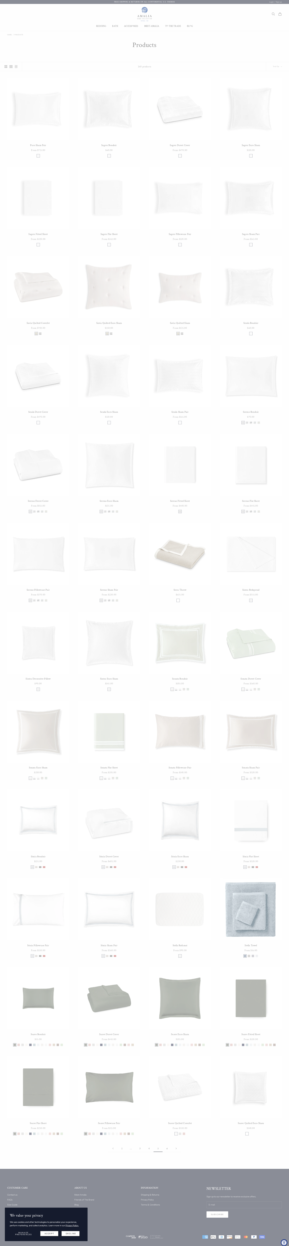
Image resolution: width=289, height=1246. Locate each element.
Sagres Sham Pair (251, 234)
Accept (49, 1233)
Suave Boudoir (38, 1034)
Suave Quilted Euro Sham (251, 1123)
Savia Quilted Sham (180, 323)
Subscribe (217, 1214)
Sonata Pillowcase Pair (180, 767)
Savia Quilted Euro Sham (109, 323)
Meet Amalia (151, 26)
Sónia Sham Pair (109, 945)
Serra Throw (180, 590)
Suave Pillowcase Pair (109, 1123)
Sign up (279, 2)
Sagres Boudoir (109, 145)
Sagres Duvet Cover (180, 145)
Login (271, 2)
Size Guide (12, 1204)
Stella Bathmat (180, 945)
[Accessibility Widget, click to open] (284, 1242)
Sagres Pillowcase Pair (180, 234)
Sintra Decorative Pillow (38, 678)
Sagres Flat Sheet (109, 234)
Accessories (131, 26)
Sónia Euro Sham (180, 856)
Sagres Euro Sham (251, 145)
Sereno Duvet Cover (38, 501)
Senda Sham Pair (180, 412)
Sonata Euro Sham (38, 767)
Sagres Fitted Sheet (38, 234)
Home (9, 35)
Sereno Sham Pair (109, 590)
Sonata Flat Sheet (109, 767)
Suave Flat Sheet (38, 1123)
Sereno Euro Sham (109, 501)
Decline (71, 1233)
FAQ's (9, 1199)
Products (18, 35)
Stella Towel (251, 945)
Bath (115, 26)
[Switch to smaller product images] (11, 67)
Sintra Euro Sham (109, 678)
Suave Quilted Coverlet (180, 1123)
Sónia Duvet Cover (109, 856)
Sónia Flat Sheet (251, 856)
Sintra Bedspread (250, 590)
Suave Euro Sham (180, 1034)
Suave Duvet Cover (109, 1034)
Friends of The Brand (84, 1199)
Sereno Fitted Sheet (180, 501)
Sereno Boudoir (251, 412)
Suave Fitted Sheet (250, 1034)
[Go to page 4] (112, 1148)
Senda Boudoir (250, 323)
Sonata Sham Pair (251, 767)
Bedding (101, 26)
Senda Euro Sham (109, 412)
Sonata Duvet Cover (251, 678)
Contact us (12, 1194)
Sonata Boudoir (180, 678)
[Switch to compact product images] (16, 67)
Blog (190, 26)
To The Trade (173, 26)
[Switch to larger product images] (6, 67)
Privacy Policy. (72, 1225)
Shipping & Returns (150, 1194)
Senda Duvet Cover (38, 412)
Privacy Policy (147, 1199)
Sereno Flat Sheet (251, 501)
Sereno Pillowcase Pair (38, 590)
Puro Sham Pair (38, 145)
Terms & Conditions (150, 1204)
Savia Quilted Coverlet (38, 323)
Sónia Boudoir (38, 856)
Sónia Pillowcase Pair (38, 945)
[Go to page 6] (176, 1148)
